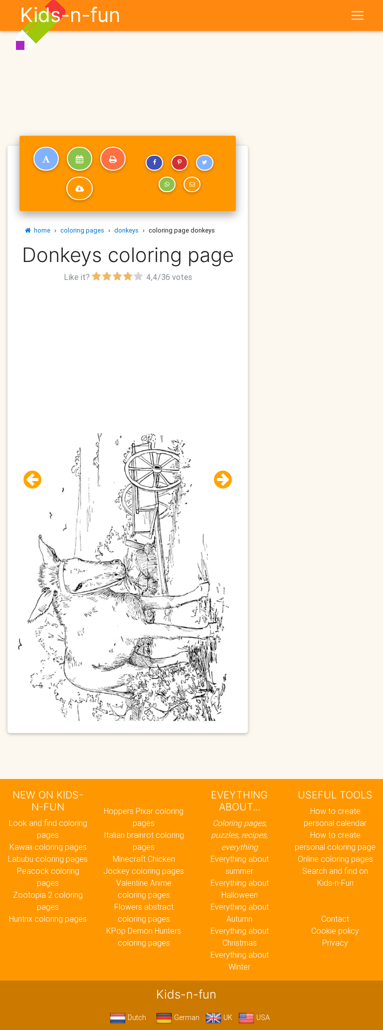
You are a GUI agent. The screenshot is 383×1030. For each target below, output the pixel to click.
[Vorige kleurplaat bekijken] (36, 480)
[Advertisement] (127, 355)
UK (226, 1017)
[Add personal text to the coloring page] (46, 159)
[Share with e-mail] (192, 185)
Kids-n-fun (70, 15)
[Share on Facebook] (154, 163)
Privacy (335, 943)
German (185, 1017)
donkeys (126, 230)
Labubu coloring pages (48, 859)
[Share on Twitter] (204, 163)
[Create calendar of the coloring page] (79, 159)
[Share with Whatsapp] (167, 185)
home (40, 230)
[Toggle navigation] (357, 15)
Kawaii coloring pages (48, 847)
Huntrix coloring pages (48, 919)
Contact (335, 919)
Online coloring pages (335, 859)
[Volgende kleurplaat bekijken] (219, 480)
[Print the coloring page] (113, 159)
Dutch (136, 1017)
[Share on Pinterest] (179, 163)
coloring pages (82, 230)
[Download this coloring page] (79, 189)
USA (262, 1017)
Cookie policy (335, 931)
